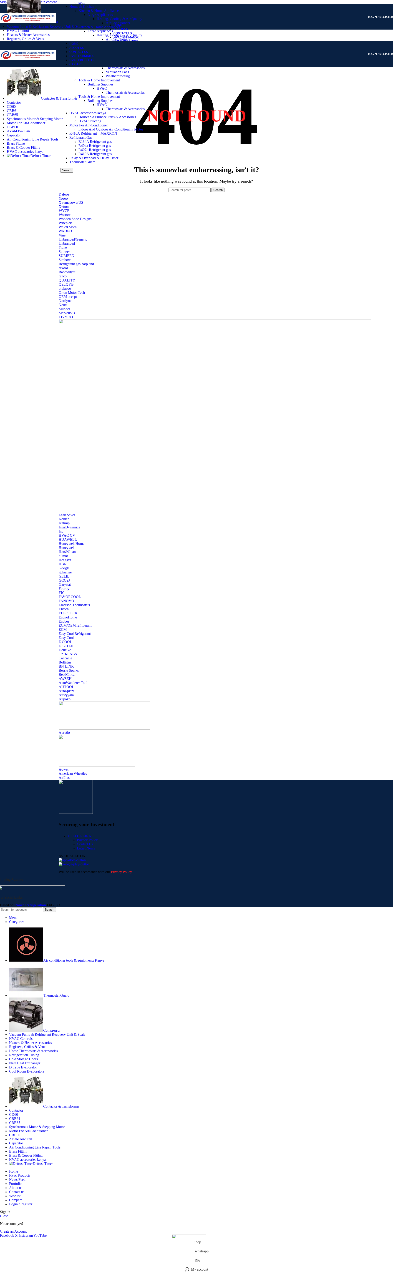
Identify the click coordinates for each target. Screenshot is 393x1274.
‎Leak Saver (67, 515)
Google (64, 568)
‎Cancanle (65, 658)
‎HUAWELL (68, 539)
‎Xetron (64, 207)
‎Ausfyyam (66, 695)
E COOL (65, 642)
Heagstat (65, 560)
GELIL (64, 576)
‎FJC (62, 593)
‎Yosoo (63, 198)
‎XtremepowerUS (71, 202)
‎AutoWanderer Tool (73, 683)
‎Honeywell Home (71, 543)
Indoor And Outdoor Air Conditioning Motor (110, 129)
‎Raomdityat (67, 272)
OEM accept (68, 297)
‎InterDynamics (69, 527)
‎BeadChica (67, 674)
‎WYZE (64, 211)
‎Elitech (64, 609)
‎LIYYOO (66, 317)
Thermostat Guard (82, 162)
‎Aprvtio (64, 732)
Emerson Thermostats (74, 605)
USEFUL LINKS (80, 836)
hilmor (63, 556)
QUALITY (67, 280)
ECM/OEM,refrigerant (75, 625)
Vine (62, 235)
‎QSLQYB (66, 284)
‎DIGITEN (66, 646)
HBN (63, 564)
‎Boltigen (65, 662)
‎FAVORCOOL (70, 597)
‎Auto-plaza (67, 691)
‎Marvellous (67, 313)
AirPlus (64, 777)
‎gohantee (65, 572)
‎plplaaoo (65, 288)
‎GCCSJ (64, 580)
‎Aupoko (65, 699)
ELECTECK (68, 613)
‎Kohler (64, 519)
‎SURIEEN (66, 256)
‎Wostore (65, 215)
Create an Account (13, 1231)
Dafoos (64, 194)
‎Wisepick (65, 223)
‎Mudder (64, 309)
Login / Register (20, 1204)
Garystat (65, 584)
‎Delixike (65, 650)
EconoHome (68, 617)
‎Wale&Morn (68, 227)
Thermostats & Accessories (125, 92)
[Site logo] (28, 31)
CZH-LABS (68, 654)
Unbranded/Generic (73, 239)
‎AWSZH (65, 679)
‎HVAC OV (67, 535)
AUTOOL (66, 687)
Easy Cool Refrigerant (75, 634)
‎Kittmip (64, 523)
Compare (15, 1200)
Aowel (63, 769)
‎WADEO (65, 231)
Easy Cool (66, 638)
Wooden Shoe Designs (75, 219)
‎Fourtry (64, 589)
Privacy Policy (87, 840)
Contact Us (85, 844)
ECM (63, 629)
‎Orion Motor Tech (72, 292)
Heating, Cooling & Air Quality (119, 19)
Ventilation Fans (117, 72)
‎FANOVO (66, 601)
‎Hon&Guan (67, 552)
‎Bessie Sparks (69, 670)
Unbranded (67, 243)
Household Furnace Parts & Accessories (107, 117)
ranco (63, 276)
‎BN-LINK (66, 666)
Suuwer (64, 252)
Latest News (86, 848)
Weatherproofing (118, 76)
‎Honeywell (67, 548)
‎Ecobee (64, 621)
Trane (63, 247)
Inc (61, 531)
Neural (63, 305)
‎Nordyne (65, 301)
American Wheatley (73, 773)
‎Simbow (65, 260)
